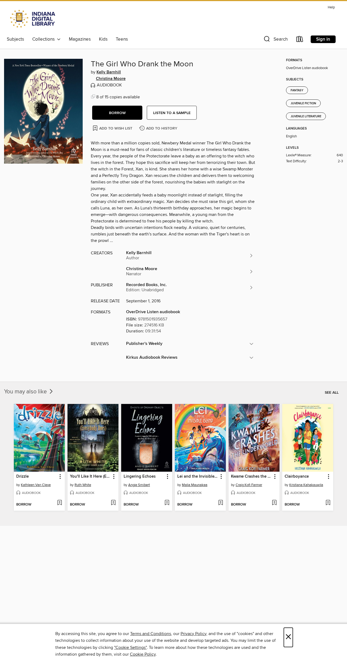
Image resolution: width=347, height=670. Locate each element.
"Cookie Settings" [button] (130, 647)
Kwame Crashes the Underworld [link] (251, 476)
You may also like (26, 391)
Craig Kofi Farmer (249, 485)
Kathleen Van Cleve (36, 485)
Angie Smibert (139, 485)
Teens (122, 39)
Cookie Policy (143, 654)
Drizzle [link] (22, 476)
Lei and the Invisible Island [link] (197, 476)
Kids (103, 39)
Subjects (15, 39)
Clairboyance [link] (297, 476)
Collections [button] (44, 39)
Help (331, 7)
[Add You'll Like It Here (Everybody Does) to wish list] (113, 503)
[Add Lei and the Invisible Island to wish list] (220, 503)
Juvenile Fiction (303, 103)
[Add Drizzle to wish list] (59, 503)
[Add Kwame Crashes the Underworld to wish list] (274, 503)
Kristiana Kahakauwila (306, 485)
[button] (275, 40)
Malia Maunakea (194, 485)
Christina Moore (111, 78)
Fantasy (297, 90)
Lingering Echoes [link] (140, 476)
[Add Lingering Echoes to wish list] (166, 503)
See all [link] (332, 392)
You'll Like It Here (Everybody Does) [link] (90, 476)
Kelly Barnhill (109, 72)
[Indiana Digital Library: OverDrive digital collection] (33, 19)
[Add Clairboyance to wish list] (327, 503)
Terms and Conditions (150, 633)
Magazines (80, 39)
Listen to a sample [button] (172, 113)
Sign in (323, 39)
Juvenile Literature (306, 116)
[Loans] (300, 40)
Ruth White (83, 485)
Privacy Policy (193, 633)
